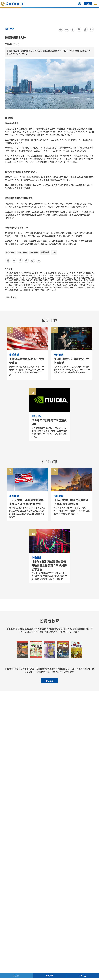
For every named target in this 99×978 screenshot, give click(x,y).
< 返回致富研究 (11, 297)
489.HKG (34, 252)
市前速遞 (45, 252)
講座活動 (49, 681)
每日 (54, 252)
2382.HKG (22, 252)
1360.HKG (10, 252)
